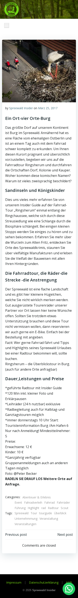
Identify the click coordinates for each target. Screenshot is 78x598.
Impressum (13, 582)
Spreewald (21, 513)
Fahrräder (63, 502)
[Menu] (6, 25)
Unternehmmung (26, 519)
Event (18, 502)
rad (43, 508)
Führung (20, 508)
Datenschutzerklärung (43, 582)
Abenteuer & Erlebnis (36, 497)
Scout (64, 508)
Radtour (53, 508)
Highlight (33, 508)
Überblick (60, 513)
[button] (69, 589)
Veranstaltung (49, 519)
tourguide (45, 513)
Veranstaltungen (25, 524)
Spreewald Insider (21, 108)
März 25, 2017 (47, 108)
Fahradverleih (33, 502)
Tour (34, 513)
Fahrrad (49, 502)
